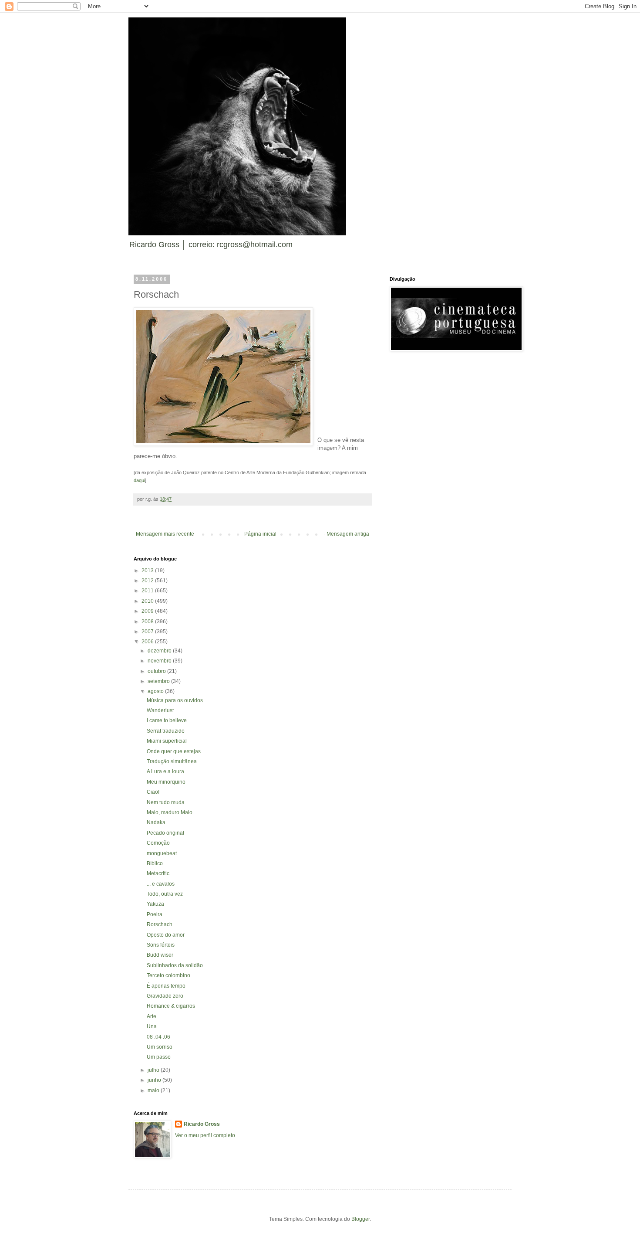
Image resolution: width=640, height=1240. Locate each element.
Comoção (158, 843)
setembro (159, 681)
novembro (160, 661)
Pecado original (165, 833)
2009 (148, 611)
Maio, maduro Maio (169, 812)
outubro (157, 671)
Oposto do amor (166, 935)
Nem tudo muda (166, 802)
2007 (148, 631)
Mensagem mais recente (165, 534)
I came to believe (167, 720)
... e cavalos (161, 884)
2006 (148, 642)
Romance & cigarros (171, 1006)
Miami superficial (167, 741)
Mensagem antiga (348, 534)
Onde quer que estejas (174, 751)
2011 (148, 591)
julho (154, 1070)
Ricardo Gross (202, 1124)
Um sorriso (159, 1047)
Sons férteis (161, 945)
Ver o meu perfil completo (205, 1135)
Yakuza (155, 904)
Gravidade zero (165, 996)
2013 (148, 570)
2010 (148, 601)
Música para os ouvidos (175, 700)
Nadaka (156, 822)
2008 (148, 621)
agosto (156, 691)
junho (155, 1080)
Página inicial (260, 534)
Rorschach (159, 924)
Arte (151, 1016)
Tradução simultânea (172, 761)
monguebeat (162, 853)
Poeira (154, 914)
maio (154, 1090)
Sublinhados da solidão (175, 965)
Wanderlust (160, 710)
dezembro (160, 651)
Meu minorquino (166, 782)
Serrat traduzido (166, 731)
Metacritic (158, 873)
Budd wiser (160, 955)
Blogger (360, 1219)
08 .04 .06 (158, 1037)
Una (152, 1026)
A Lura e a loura (165, 771)
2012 (148, 581)
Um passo (159, 1057)
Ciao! (153, 792)
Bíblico (155, 863)
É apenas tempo (166, 986)
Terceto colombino (168, 975)
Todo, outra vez (165, 894)
